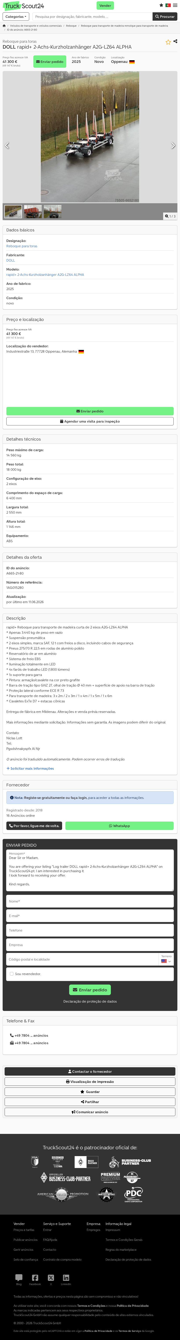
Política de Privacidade (98, 1331)
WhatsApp (121, 826)
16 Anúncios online (20, 815)
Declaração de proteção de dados (90, 1001)
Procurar (167, 16)
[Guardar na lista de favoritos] (168, 42)
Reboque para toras (21, 246)
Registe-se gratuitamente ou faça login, (55, 797)
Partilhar (91, 1102)
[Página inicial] (4, 25)
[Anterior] (7, 146)
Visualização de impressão (92, 1081)
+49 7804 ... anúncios (31, 1035)
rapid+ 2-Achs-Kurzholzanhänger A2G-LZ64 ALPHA (45, 274)
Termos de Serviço (130, 1331)
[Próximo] (172, 146)
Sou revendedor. (28, 974)
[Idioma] (168, 5)
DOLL (10, 260)
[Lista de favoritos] (161, 5)
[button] (175, 5)
